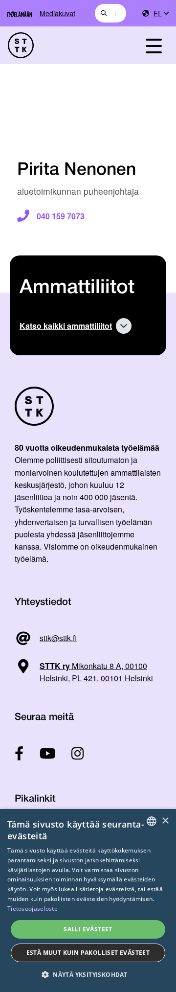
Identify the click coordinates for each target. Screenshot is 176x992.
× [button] (165, 821)
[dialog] (88, 900)
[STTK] (64, 45)
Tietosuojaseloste (32, 908)
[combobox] (110, 13)
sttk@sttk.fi (58, 638)
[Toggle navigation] (153, 45)
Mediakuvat (57, 13)
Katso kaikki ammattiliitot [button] (66, 325)
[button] (88, 975)
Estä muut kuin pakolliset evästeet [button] (88, 952)
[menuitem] (161, 13)
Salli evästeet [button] (88, 929)
